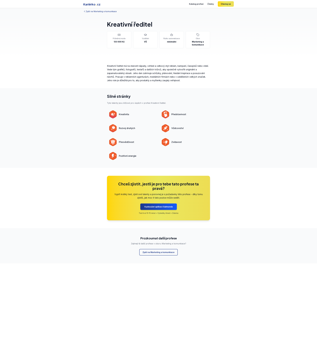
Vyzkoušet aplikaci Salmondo (158, 206)
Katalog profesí (196, 4)
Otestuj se (226, 4)
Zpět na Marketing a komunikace (158, 252)
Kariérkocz (91, 4)
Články (210, 4)
